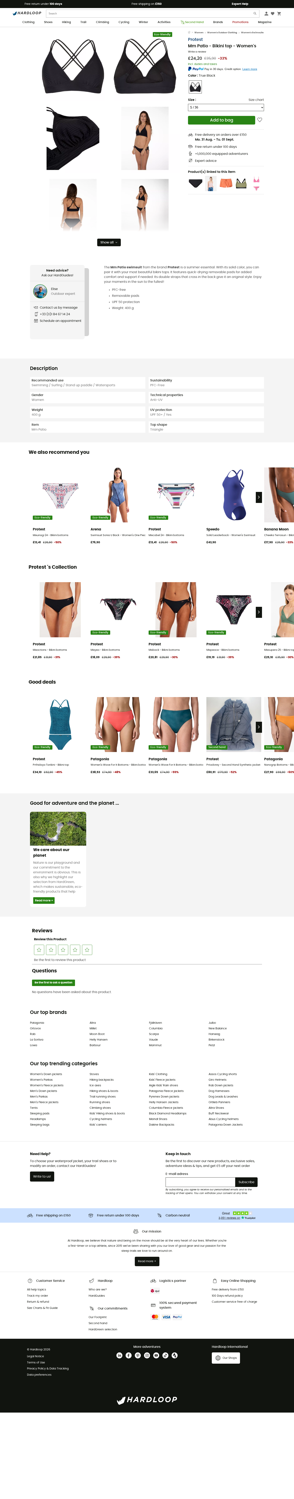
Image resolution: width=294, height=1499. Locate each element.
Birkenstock (216, 1039)
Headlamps (38, 1119)
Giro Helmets (217, 1079)
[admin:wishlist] (259, 120)
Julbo (212, 1023)
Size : (192, 99)
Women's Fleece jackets (46, 1085)
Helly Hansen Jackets (163, 1102)
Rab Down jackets (221, 1085)
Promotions (240, 22)
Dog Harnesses (219, 1091)
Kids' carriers (98, 1124)
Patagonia (37, 1023)
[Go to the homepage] (191, 32)
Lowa (33, 1045)
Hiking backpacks (102, 1079)
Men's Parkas (39, 1096)
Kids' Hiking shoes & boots (107, 1113)
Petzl (212, 1045)
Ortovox (35, 1028)
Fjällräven (155, 1023)
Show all (107, 242)
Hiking (66, 22)
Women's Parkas (41, 1079)
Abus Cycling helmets (224, 1119)
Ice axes (95, 1085)
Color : (201, 75)
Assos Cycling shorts (223, 1074)
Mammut (155, 1045)
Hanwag (214, 1034)
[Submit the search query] (255, 14)
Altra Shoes (216, 1108)
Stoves (94, 1074)
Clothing (28, 22)
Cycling (124, 22)
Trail (83, 22)
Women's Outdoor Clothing (222, 32)
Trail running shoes (103, 1096)
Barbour (95, 1045)
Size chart (256, 99)
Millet (93, 1028)
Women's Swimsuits (252, 32)
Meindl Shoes (158, 1119)
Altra (93, 1023)
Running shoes (100, 1102)
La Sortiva (36, 1039)
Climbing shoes (100, 1108)
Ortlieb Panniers (219, 1102)
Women (198, 32)
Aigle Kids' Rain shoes (163, 1085)
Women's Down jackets (46, 1074)
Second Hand (194, 22)
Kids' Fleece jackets (162, 1079)
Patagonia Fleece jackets (166, 1091)
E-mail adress (177, 1174)
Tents (34, 1108)
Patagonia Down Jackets (226, 1124)
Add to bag (221, 120)
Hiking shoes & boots (104, 1091)
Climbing (102, 22)
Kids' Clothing (158, 1074)
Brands (218, 22)
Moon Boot (97, 1034)
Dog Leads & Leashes (223, 1096)
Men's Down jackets (43, 1091)
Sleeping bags (39, 1124)
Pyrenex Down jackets (164, 1096)
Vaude (153, 1039)
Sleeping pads (39, 1113)
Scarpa (154, 1034)
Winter (143, 22)
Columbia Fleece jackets (166, 1108)
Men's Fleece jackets (44, 1102)
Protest (195, 40)
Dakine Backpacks (161, 1124)
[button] (73, 66)
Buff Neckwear (219, 1113)
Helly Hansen (99, 1039)
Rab (32, 1034)
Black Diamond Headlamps (167, 1113)
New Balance (218, 1028)
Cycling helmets (101, 1119)
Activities (164, 22)
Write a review (197, 52)
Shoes (48, 22)
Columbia (155, 1028)
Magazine (265, 22)
